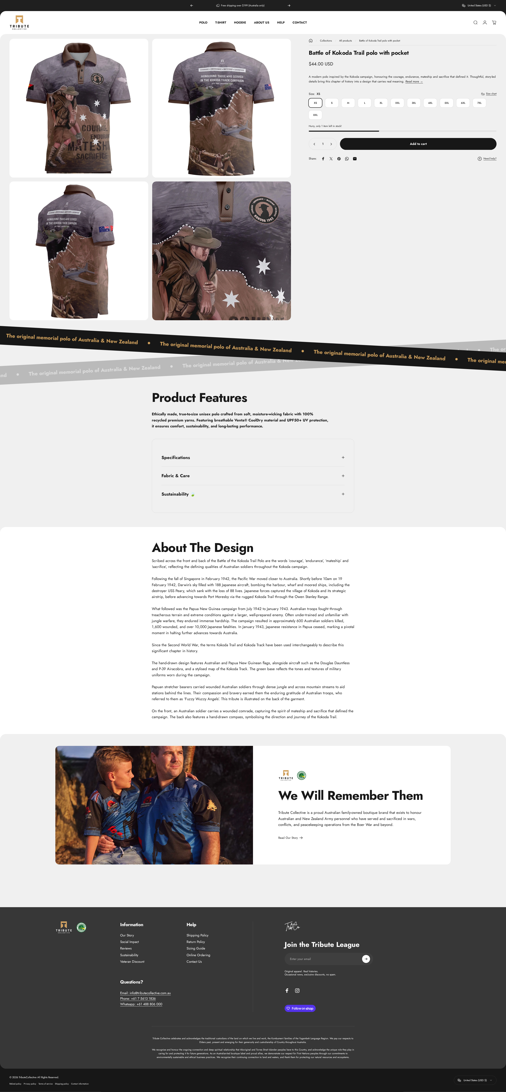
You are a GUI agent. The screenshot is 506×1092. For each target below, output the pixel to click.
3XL (414, 103)
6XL (463, 103)
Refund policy (15, 1083)
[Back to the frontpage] (311, 41)
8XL (315, 115)
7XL (479, 103)
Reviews (126, 948)
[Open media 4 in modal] (221, 250)
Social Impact (129, 942)
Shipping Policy (197, 935)
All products (345, 41)
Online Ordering (198, 955)
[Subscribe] (366, 959)
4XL (430, 103)
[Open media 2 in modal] (221, 108)
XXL (397, 103)
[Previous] (191, 5)
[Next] (289, 5)
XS (315, 103)
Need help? (490, 158)
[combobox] (479, 5)
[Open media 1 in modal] (78, 108)
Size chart (491, 94)
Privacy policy (30, 1083)
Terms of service (46, 1083)
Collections (326, 41)
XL (381, 103)
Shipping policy (62, 1083)
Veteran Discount (132, 962)
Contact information (80, 1083)
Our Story (127, 935)
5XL (447, 103)
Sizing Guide (196, 948)
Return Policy (196, 942)
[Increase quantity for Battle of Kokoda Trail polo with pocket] (332, 144)
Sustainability (129, 955)
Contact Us (194, 962)
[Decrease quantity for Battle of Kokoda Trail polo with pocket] (313, 144)
